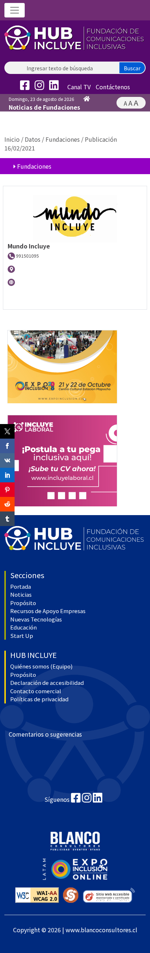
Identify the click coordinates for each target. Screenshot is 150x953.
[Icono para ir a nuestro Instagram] (41, 86)
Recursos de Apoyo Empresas (48, 611)
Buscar (132, 68)
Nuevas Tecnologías (36, 619)
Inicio (12, 139)
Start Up (21, 635)
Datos (32, 139)
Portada (20, 586)
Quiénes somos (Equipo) (41, 666)
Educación (23, 627)
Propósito (23, 603)
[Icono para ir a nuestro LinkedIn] (55, 86)
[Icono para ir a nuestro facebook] (75, 799)
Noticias (21, 594)
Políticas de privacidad (39, 699)
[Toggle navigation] (14, 10)
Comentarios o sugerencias (45, 734)
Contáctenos (113, 86)
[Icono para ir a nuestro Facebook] (26, 86)
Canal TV (79, 86)
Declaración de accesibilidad (47, 682)
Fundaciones (63, 139)
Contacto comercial (35, 691)
